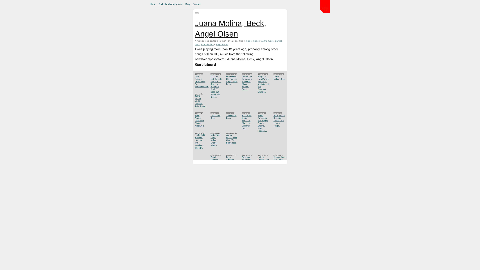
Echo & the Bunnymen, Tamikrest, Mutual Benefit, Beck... (247, 82)
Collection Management (170, 4)
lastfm (264, 41)
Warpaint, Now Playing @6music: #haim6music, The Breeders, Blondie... (264, 84)
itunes (271, 41)
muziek (256, 41)
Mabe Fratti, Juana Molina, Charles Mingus (215, 140)
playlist (278, 41)
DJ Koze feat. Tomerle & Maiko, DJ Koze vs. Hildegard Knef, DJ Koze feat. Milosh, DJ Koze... (216, 86)
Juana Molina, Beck (279, 77)
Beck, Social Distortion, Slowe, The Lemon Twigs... (279, 120)
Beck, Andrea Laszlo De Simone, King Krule (199, 120)
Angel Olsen (222, 44)
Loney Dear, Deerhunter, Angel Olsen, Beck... (232, 80)
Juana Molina (207, 44)
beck (197, 44)
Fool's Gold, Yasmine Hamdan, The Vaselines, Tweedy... (200, 141)
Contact (196, 4)
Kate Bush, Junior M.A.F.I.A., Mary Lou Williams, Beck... (247, 122)
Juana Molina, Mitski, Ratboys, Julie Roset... (200, 101)
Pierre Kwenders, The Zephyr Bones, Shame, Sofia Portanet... (263, 123)
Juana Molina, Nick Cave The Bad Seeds (231, 139)
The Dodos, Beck (231, 116)
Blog (187, 4)
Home (153, 4)
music (249, 41)
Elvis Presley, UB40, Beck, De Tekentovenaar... (200, 81)
